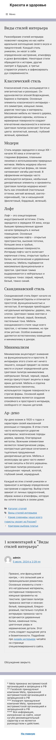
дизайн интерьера (24, 639)
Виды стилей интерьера (22, 512)
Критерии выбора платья (23, 525)
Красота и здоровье (28, 5)
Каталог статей (17, 508)
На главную (28, 733)
